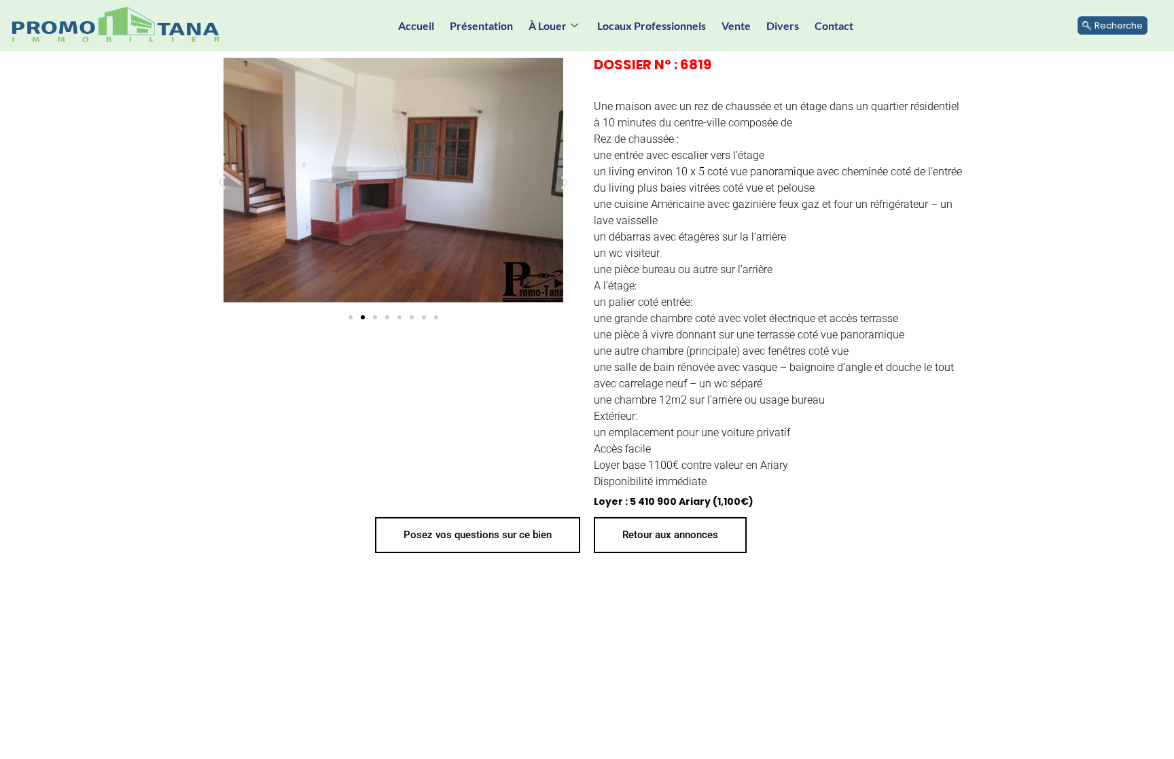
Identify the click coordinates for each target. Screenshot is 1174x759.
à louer (548, 25)
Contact (834, 25)
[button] (221, 182)
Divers (782, 25)
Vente (736, 25)
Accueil (416, 25)
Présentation (481, 25)
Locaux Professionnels (651, 25)
